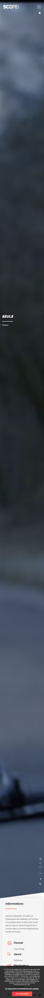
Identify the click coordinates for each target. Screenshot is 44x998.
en (40, 867)
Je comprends (22, 994)
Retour (5, 325)
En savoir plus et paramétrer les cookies (22, 989)
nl (40, 863)
